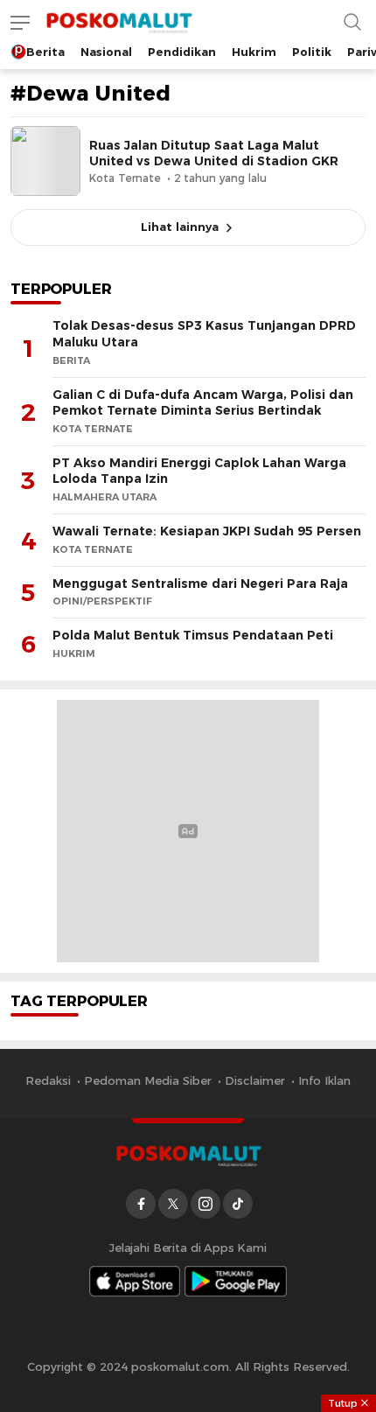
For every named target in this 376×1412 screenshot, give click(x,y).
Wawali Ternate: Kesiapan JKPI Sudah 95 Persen (206, 531)
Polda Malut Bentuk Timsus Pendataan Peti (192, 635)
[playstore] (236, 1281)
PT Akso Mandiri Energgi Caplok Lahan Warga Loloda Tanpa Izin (199, 471)
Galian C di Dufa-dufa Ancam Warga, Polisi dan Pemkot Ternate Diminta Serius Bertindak (202, 403)
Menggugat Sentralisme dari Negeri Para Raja (200, 584)
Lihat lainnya (180, 227)
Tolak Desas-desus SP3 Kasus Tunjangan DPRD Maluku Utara (204, 333)
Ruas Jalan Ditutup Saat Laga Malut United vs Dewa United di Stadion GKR (213, 153)
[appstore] (134, 1281)
